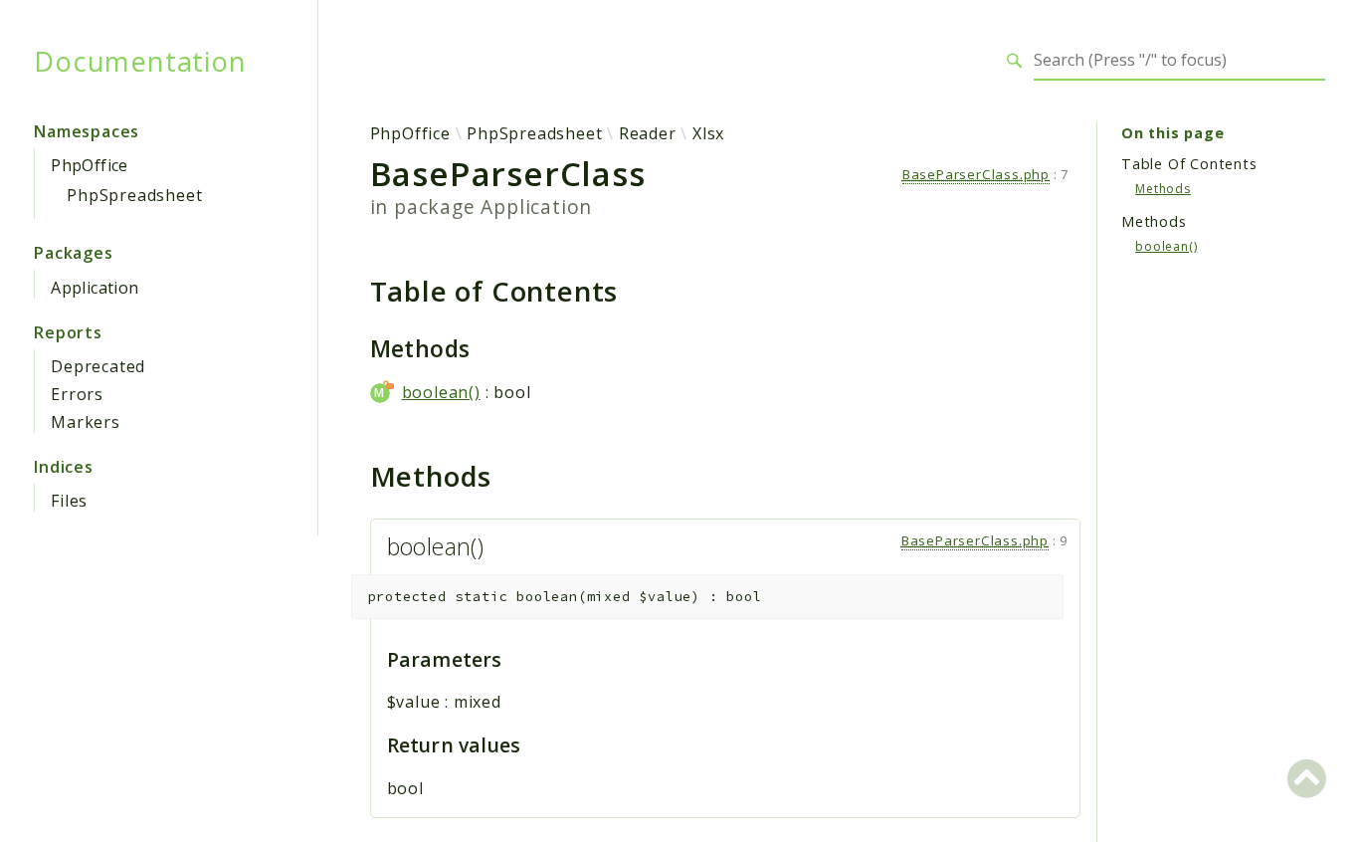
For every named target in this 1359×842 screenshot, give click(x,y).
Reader (648, 133)
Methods (1163, 188)
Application (94, 288)
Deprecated (98, 366)
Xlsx (708, 133)
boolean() (441, 392)
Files (69, 501)
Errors (77, 394)
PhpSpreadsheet (134, 195)
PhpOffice (89, 165)
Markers (85, 422)
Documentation (140, 61)
